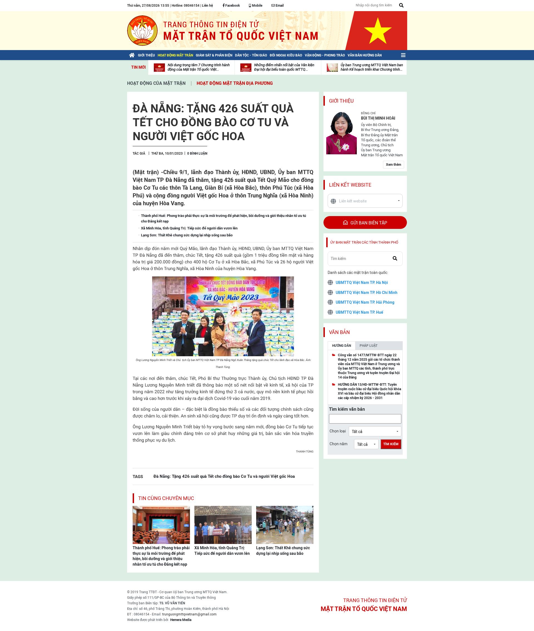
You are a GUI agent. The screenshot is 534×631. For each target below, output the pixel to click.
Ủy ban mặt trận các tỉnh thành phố (364, 242)
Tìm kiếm (391, 444)
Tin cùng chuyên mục (166, 498)
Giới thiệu (341, 101)
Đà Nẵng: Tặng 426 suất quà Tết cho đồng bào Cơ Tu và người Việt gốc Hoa (224, 476)
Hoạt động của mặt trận (156, 83)
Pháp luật (368, 346)
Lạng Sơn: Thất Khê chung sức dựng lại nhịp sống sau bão (283, 551)
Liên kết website (350, 185)
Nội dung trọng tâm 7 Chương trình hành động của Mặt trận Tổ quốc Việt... (199, 67)
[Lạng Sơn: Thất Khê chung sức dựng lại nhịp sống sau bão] (284, 524)
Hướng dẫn (341, 346)
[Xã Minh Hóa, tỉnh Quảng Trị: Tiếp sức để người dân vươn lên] (223, 524)
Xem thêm (393, 165)
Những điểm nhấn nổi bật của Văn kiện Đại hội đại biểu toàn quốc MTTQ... (284, 67)
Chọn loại (338, 431)
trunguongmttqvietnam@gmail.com (189, 614)
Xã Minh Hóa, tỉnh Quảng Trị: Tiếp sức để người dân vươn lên (222, 551)
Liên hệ (207, 6)
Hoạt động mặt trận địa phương (235, 83)
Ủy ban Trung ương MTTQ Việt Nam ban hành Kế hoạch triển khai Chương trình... (372, 67)
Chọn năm (338, 444)
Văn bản (339, 332)
